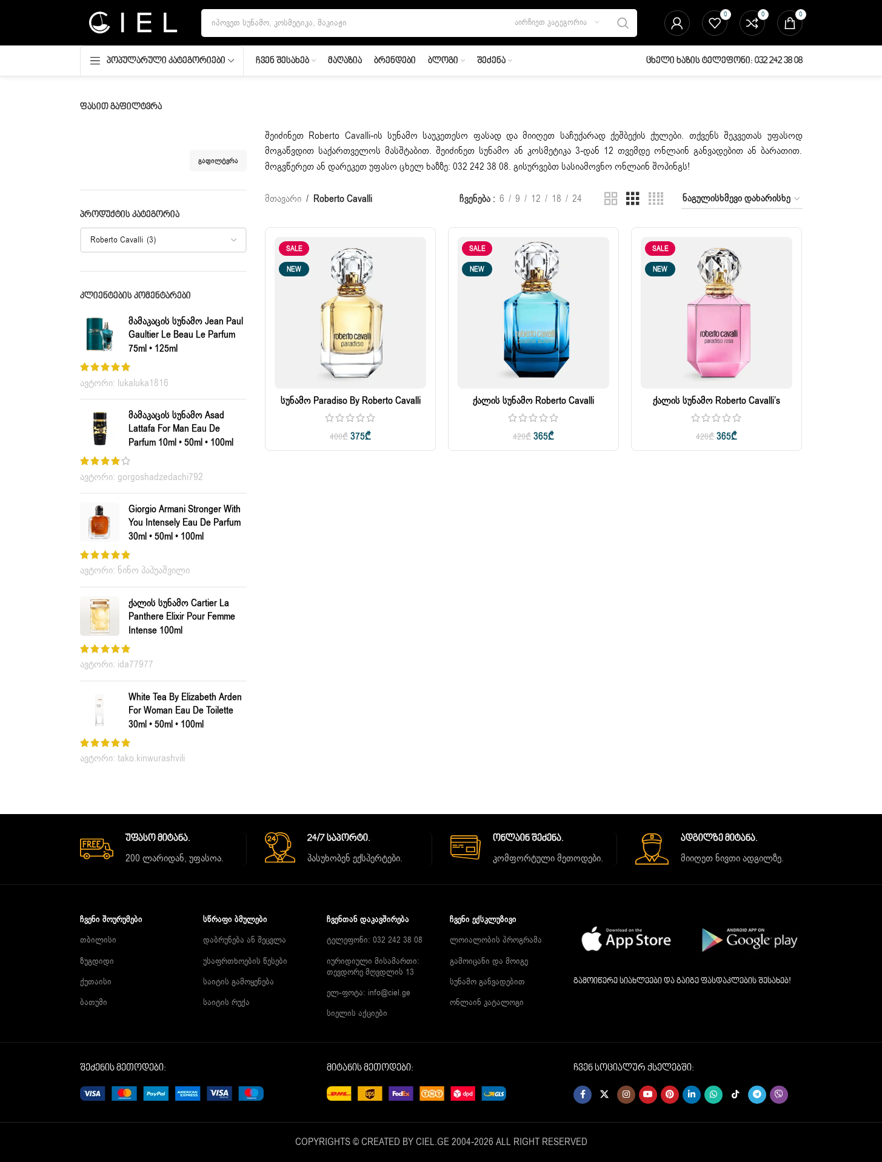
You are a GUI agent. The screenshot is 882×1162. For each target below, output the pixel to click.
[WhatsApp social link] (713, 1095)
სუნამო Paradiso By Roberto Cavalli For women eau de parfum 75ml (351, 407)
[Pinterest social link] (670, 1095)
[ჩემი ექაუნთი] (677, 23)
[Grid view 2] (611, 199)
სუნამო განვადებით (487, 981)
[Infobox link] (163, 849)
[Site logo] (132, 22)
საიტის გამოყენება (238, 981)
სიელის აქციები (357, 1013)
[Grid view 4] (656, 199)
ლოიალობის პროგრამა (496, 940)
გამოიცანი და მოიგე (489, 961)
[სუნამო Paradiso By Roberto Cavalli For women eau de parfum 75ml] (350, 313)
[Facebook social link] (582, 1095)
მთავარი (283, 198)
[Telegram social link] (757, 1095)
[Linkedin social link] (692, 1095)
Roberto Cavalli (339, 135)
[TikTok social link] (735, 1095)
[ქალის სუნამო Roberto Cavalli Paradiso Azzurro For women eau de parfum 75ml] (533, 313)
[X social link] (604, 1095)
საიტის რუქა (226, 1002)
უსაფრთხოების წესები (245, 961)
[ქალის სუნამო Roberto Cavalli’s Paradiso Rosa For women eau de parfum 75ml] (716, 313)
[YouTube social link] (648, 1095)
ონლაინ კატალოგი (487, 1002)
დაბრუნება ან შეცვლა (244, 940)
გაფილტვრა (218, 160)
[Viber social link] (779, 1095)
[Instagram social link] (626, 1095)
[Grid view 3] (633, 199)
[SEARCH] (623, 23)
